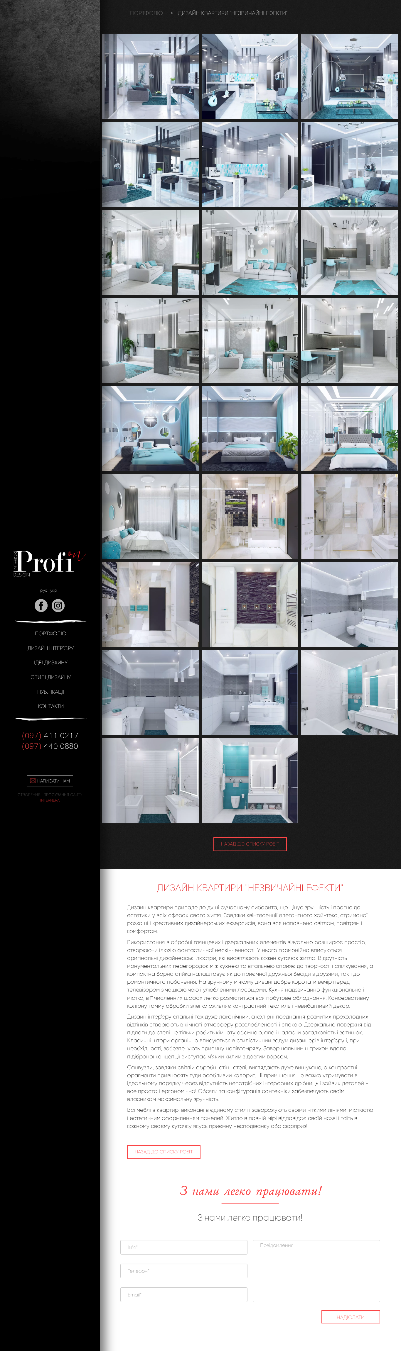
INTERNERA (50, 800)
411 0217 (50, 735)
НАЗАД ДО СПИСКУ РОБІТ (250, 844)
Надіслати (351, 1317)
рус (43, 590)
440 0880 (50, 745)
